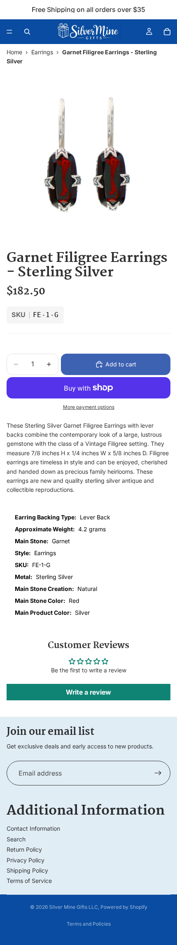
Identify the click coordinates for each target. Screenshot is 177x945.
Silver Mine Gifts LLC (73, 907)
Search (16, 839)
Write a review (88, 692)
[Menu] (9, 31)
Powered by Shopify (123, 907)
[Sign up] (158, 773)
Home (14, 52)
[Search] (27, 32)
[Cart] (167, 32)
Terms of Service (29, 880)
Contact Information (33, 828)
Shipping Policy (27, 870)
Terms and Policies (89, 924)
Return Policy (24, 849)
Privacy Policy (25, 860)
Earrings (42, 52)
